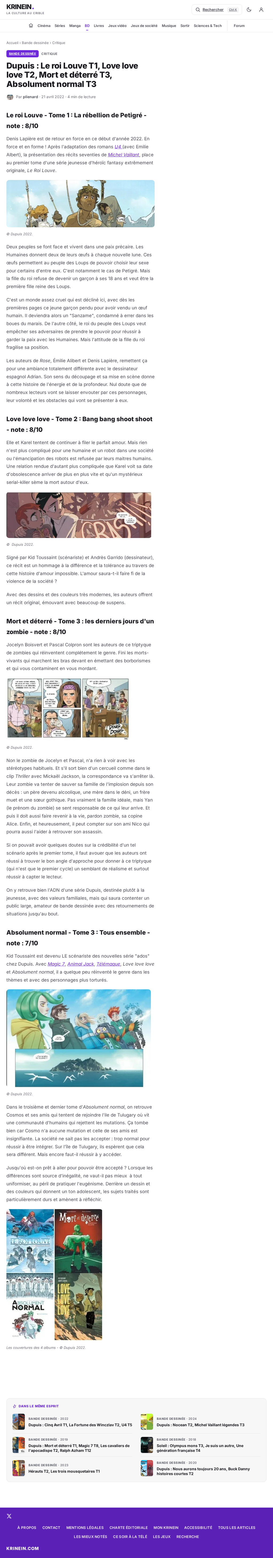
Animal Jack (80, 964)
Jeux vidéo (117, 25)
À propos (26, 1527)
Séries (60, 25)
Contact (51, 1527)
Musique (169, 25)
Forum (239, 25)
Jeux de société (144, 25)
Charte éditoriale (129, 1527)
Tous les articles (237, 1527)
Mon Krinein (166, 1527)
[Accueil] (30, 25)
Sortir (185, 25)
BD (87, 25)
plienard (30, 96)
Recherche (187, 1537)
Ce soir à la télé (130, 1537)
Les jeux (162, 1537)
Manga (75, 25)
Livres (99, 25)
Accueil (12, 43)
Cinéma (44, 25)
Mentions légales (85, 1527)
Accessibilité (198, 1527)
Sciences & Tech (208, 25)
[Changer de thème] (249, 9)
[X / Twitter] (9, 1516)
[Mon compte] (261, 9)
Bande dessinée (35, 43)
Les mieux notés (90, 1537)
